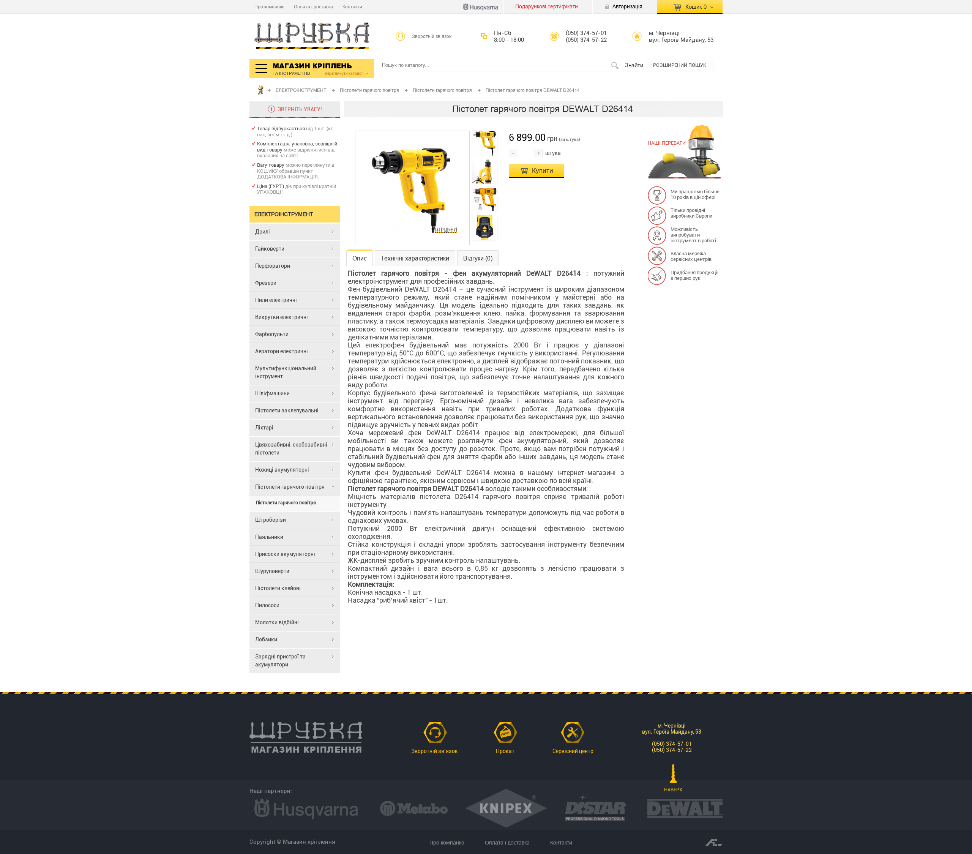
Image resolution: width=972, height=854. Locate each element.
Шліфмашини (272, 393)
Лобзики (266, 639)
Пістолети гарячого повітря (370, 90)
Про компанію (269, 6)
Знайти (634, 65)
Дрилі (262, 232)
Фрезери (265, 283)
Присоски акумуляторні (285, 554)
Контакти (352, 6)
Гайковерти (269, 249)
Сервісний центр (572, 751)
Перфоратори (272, 266)
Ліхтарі (264, 428)
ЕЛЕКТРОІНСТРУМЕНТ (301, 90)
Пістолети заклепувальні (287, 410)
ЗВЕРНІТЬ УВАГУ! (300, 109)
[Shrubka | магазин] (312, 36)
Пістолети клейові (278, 588)
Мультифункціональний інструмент (285, 372)
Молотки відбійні (277, 622)
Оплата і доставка (313, 6)
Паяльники (269, 537)
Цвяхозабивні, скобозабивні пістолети (291, 449)
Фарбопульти (272, 334)
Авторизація (627, 6)
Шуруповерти (272, 571)
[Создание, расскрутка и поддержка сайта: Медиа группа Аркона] (714, 842)
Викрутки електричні (281, 317)
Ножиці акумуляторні (282, 470)
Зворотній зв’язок (432, 36)
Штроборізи (270, 520)
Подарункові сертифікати (546, 6)
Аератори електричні (281, 351)
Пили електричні (276, 300)
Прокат (505, 751)
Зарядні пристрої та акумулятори (280, 661)
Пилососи (267, 605)
